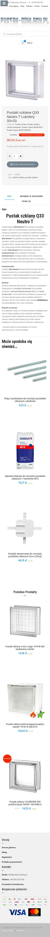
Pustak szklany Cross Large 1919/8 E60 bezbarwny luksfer (25, 647)
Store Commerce (8, 930)
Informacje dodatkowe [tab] (31, 196)
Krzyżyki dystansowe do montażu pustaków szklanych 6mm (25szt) (25, 555)
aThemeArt (20, 930)
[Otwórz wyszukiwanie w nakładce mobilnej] (25, 34)
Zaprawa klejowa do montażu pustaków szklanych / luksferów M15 (25, 477)
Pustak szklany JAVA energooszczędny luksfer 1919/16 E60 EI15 (25, 725)
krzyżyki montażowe (23, 288)
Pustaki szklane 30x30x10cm (32, 127)
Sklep (22, 6)
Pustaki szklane (21, 124)
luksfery (21, 177)
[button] (44, 60)
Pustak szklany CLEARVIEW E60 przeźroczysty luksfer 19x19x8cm (25, 803)
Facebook (44, 6)
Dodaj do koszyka (24, 164)
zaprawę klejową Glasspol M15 (22, 291)
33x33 (14, 177)
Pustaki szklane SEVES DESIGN (19, 130)
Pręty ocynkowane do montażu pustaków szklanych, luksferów (25, 399)
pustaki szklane (31, 177)
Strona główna (14, 6)
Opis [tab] (9, 196)
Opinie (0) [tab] (26, 201)
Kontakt (37, 6)
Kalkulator (29, 6)
